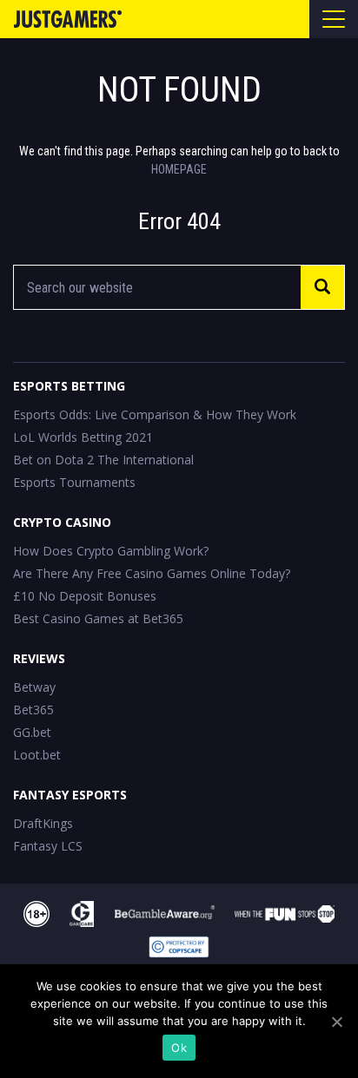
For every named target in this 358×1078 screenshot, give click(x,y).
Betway (34, 687)
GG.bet (32, 732)
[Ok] (336, 1021)
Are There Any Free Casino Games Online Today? (151, 573)
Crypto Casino (62, 522)
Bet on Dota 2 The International (103, 459)
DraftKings (43, 823)
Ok (179, 1048)
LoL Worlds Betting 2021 (83, 437)
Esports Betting (69, 386)
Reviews (39, 658)
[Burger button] (333, 19)
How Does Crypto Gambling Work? (111, 550)
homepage (179, 169)
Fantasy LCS (48, 846)
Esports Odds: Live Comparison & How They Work (154, 414)
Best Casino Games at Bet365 (98, 618)
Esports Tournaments (74, 482)
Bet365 (33, 709)
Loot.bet (37, 754)
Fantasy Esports (70, 794)
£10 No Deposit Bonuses (84, 596)
